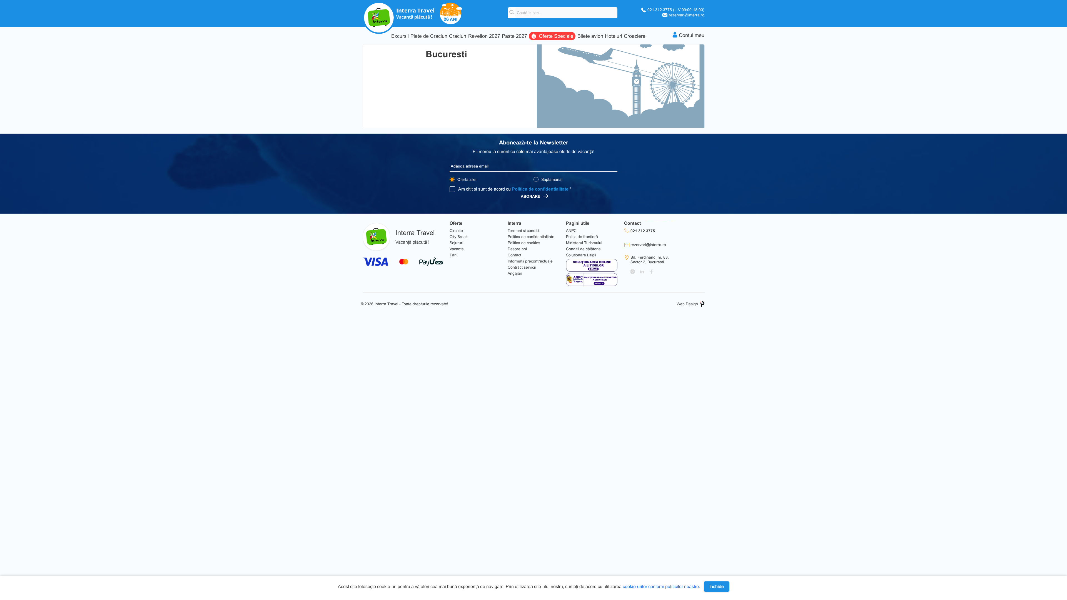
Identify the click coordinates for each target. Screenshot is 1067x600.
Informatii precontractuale (530, 261)
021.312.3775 (675, 10)
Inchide (716, 586)
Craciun (457, 36)
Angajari (515, 273)
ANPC (571, 230)
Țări (453, 255)
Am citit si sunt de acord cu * (514, 189)
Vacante (457, 249)
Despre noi (517, 249)
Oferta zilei (466, 179)
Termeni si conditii (523, 230)
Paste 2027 (514, 36)
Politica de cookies (524, 243)
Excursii (400, 36)
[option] (620, 86)
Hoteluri (613, 36)
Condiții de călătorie (583, 249)
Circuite (456, 230)
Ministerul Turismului (584, 243)
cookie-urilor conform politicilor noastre (661, 586)
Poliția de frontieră (582, 236)
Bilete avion (590, 36)
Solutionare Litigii (581, 255)
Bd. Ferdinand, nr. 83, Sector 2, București (649, 259)
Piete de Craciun (428, 36)
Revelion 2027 (484, 36)
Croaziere (634, 36)
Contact (514, 255)
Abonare (531, 196)
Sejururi (456, 243)
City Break (459, 236)
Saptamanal (551, 179)
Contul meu (691, 35)
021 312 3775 (642, 231)
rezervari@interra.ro (686, 15)
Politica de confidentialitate (540, 189)
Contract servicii (522, 267)
